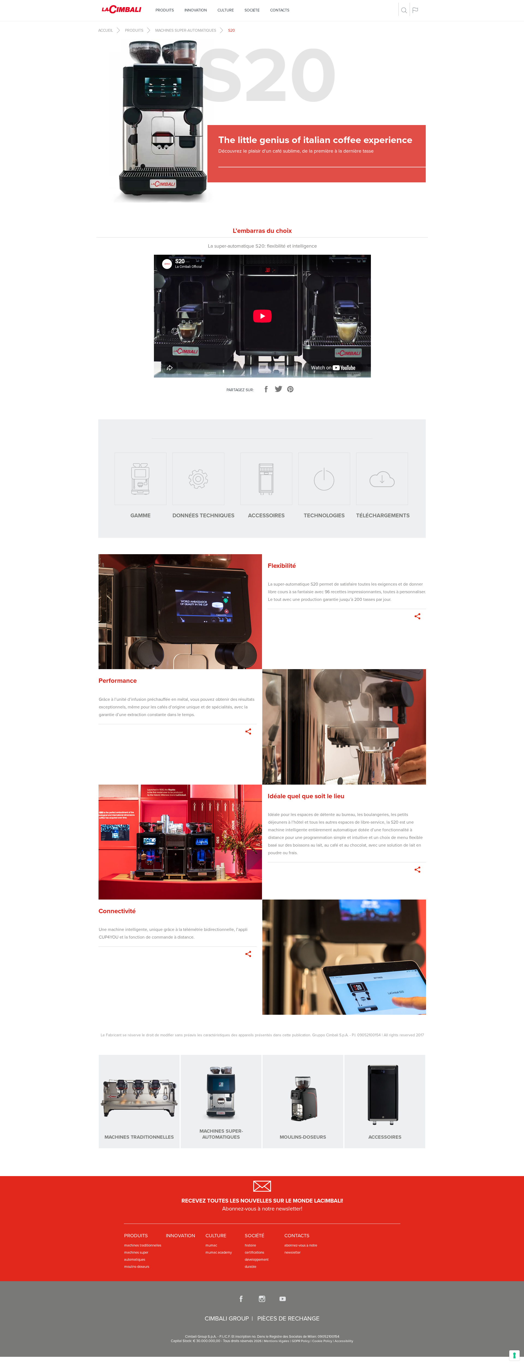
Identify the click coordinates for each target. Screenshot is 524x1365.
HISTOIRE (250, 1245)
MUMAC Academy (219, 1252)
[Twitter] (278, 389)
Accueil (105, 30)
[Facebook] (266, 389)
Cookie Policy (322, 1341)
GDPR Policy (301, 1341)
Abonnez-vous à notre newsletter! (262, 1209)
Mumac (211, 1245)
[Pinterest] (290, 389)
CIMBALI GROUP (227, 1318)
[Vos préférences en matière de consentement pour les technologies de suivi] (514, 1355)
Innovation (195, 10)
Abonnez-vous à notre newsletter (300, 1249)
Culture (226, 10)
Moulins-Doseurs (136, 1267)
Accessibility (344, 1341)
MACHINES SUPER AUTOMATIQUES (136, 1256)
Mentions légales (276, 1341)
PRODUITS (165, 10)
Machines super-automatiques (185, 30)
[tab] (140, 486)
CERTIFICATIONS (254, 1252)
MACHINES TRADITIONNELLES (142, 1245)
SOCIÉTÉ (252, 10)
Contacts (279, 10)
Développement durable (257, 1263)
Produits (134, 30)
